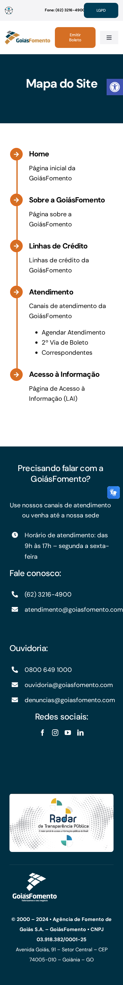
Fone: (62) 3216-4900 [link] (65, 10)
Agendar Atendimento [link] (73, 332)
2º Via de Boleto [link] (65, 342)
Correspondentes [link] (67, 352)
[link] (115, 87)
